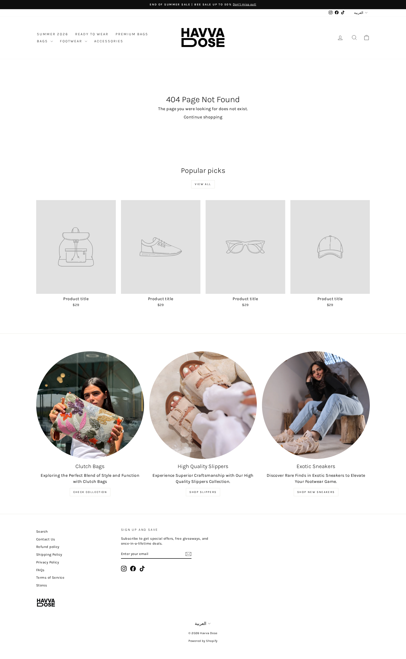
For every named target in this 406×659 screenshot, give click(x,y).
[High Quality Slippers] (203, 405)
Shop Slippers (202, 492)
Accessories (108, 41)
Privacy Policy (47, 562)
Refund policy (47, 547)
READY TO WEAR (92, 34)
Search (42, 531)
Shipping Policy (49, 554)
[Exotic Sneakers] (316, 405)
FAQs (40, 570)
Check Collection (90, 492)
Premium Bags (132, 34)
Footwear (72, 41)
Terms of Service (50, 577)
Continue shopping (203, 117)
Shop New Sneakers (316, 492)
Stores (41, 585)
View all (203, 184)
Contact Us (45, 539)
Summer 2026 (52, 34)
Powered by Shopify (202, 641)
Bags (43, 41)
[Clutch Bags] (90, 405)
